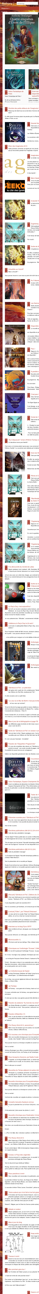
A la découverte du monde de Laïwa (21, 567)
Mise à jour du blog (15, 1222)
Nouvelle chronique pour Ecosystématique (23, 1081)
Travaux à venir (13, 1256)
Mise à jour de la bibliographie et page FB (23, 721)
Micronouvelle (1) (14, 939)
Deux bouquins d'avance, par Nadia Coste (23, 1057)
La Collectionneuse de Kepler (19, 971)
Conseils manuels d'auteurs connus (21, 1102)
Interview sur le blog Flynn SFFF (20, 926)
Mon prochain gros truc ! (16, 1269)
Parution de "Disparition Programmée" (22, 744)
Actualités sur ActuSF (16, 269)
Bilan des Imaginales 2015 (17, 146)
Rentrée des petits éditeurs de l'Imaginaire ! (23, 108)
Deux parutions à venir (16, 1173)
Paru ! (33, 349)
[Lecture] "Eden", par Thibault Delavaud (22, 911)
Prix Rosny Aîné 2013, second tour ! (21, 1025)
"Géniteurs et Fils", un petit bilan (19, 687)
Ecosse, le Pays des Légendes (19, 1155)
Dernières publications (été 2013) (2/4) (22, 849)
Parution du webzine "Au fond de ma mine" (23, 1003)
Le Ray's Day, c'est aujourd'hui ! (19, 606)
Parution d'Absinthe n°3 (16, 1014)
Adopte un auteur (14, 1209)
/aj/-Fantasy (12, 986)
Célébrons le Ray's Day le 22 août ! (20, 623)
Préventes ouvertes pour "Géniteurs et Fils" (23, 817)
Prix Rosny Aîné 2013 (16, 1138)
